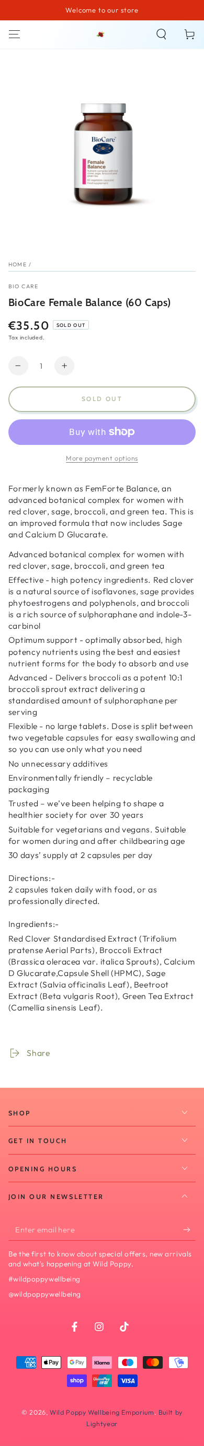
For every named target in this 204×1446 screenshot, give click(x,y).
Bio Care (23, 286)
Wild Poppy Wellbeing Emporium (102, 1412)
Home (17, 264)
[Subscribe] (189, 1230)
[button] (161, 34)
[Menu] (14, 34)
